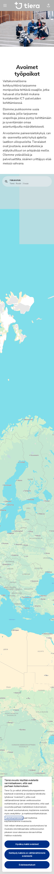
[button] (48, 5)
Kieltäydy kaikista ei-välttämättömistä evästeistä (27, 854)
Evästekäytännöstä (13, 817)
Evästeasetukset (27, 864)
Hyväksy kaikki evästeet (27, 844)
